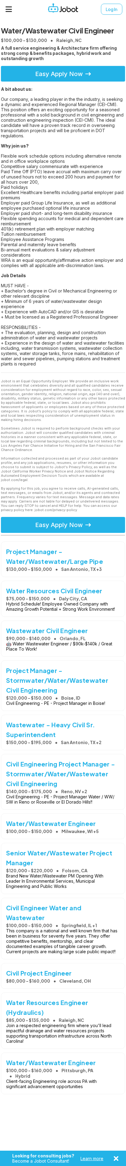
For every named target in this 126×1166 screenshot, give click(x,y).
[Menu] (9, 9)
